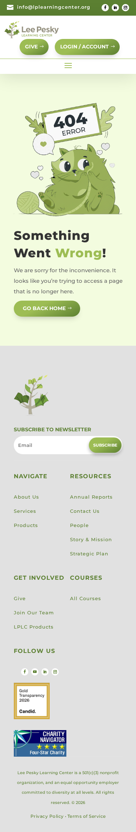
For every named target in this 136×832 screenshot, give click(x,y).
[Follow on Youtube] (34, 671)
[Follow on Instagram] (125, 7)
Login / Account (84, 46)
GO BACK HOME (44, 308)
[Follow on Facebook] (105, 7)
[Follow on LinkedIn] (115, 7)
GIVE (31, 46)
